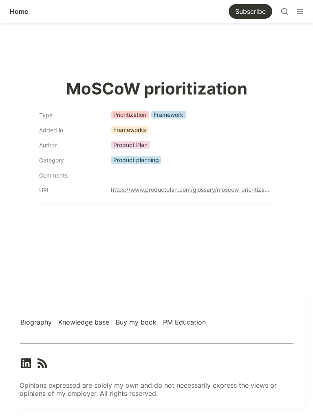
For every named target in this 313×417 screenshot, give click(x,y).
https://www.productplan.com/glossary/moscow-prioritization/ (191, 189)
